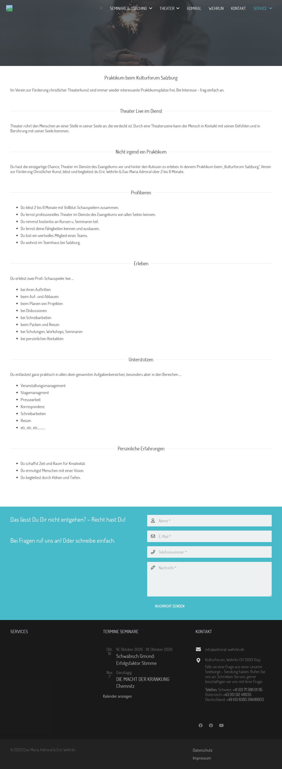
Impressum (202, 758)
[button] (149, 8)
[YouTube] (221, 725)
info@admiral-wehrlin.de (224, 649)
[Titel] (9, 8)
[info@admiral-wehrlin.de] (200, 649)
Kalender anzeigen (117, 696)
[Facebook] (201, 725)
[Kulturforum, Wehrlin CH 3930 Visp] (200, 660)
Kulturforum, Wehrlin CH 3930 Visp (233, 659)
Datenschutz (202, 750)
